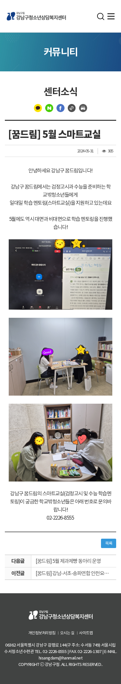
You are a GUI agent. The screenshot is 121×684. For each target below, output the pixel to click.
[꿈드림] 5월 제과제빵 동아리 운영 (68, 561)
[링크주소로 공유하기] (72, 107)
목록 (108, 543)
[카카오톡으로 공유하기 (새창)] (38, 107)
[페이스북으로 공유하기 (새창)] (60, 107)
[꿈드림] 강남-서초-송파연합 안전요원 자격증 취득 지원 (75, 573)
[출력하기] (83, 107)
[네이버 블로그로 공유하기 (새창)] (49, 107)
